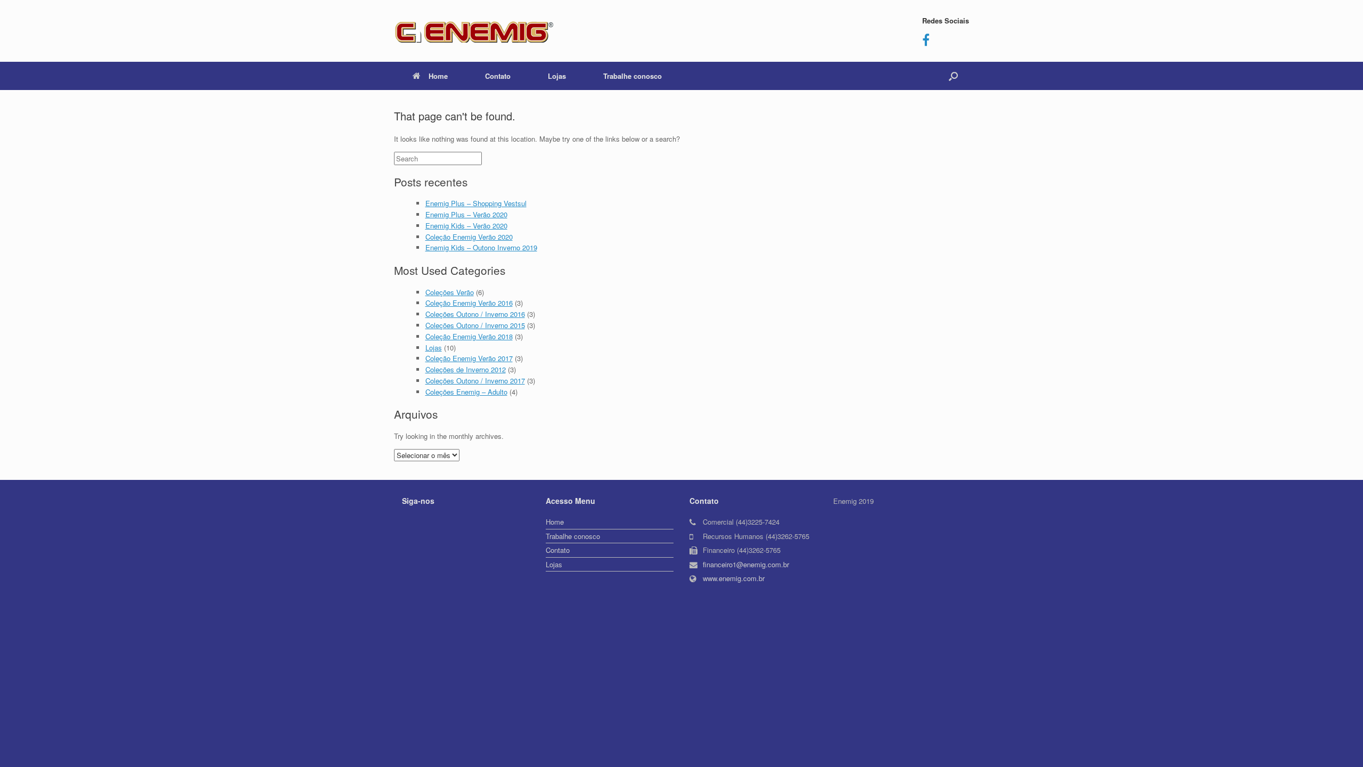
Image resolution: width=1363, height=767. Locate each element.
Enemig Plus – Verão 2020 (466, 214)
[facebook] (926, 42)
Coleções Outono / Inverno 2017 (475, 381)
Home (438, 76)
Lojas (557, 76)
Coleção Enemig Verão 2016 (469, 303)
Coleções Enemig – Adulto (466, 392)
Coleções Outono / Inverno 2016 (475, 314)
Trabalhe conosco (632, 76)
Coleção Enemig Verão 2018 (469, 336)
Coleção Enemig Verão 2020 (469, 237)
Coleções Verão (449, 292)
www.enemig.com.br (734, 578)
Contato (498, 76)
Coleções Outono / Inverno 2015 (475, 325)
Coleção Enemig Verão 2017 (469, 358)
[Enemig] (474, 31)
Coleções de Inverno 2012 (465, 369)
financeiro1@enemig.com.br (746, 564)
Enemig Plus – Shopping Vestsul (476, 203)
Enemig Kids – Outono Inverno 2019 (481, 247)
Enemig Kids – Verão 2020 (466, 226)
